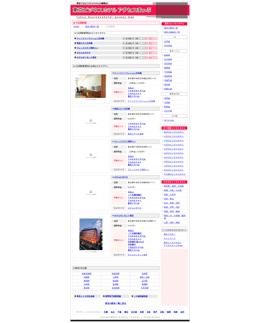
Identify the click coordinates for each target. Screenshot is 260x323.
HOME (76, 26)
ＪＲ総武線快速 (141, 296)
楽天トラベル (134, 96)
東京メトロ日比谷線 (85, 296)
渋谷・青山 (169, 199)
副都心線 (168, 89)
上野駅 (116, 277)
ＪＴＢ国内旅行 (135, 195)
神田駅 (87, 281)
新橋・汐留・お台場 (173, 190)
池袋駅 (87, 277)
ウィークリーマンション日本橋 (90, 38)
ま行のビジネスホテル (174, 157)
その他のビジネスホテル (175, 174)
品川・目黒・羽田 (172, 203)
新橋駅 (145, 284)
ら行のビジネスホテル (174, 166)
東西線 (167, 68)
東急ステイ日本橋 (84, 43)
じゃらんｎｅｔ (135, 93)
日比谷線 (168, 63)
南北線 (167, 84)
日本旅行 (132, 244)
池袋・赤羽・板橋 (172, 211)
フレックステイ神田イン (87, 48)
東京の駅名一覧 (92, 26)
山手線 (167, 41)
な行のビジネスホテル (174, 149)
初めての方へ (169, 234)
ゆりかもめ (169, 120)
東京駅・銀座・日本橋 (174, 186)
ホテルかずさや (83, 53)
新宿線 (167, 107)
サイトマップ (169, 238)
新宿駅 (116, 284)
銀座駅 (116, 281)
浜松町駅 (116, 288)
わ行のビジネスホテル (174, 170)
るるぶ (131, 88)
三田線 (167, 102)
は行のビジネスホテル (174, 153)
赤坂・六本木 (170, 194)
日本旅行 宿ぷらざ (136, 242)
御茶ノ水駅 (145, 277)
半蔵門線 (168, 80)
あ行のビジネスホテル (174, 132)
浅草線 (167, 98)
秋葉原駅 (116, 273)
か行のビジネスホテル (174, 136)
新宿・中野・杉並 (172, 207)
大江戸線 (168, 111)
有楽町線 (168, 76)
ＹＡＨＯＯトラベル (136, 91)
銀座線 (167, 55)
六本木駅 (145, 288)
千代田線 (168, 72)
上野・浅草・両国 (172, 222)
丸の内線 (168, 59)
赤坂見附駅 (86, 273)
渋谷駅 (87, 284)
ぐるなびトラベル (136, 247)
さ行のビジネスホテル (174, 140)
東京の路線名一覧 (172, 32)
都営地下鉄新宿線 (113, 296)
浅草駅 (145, 273)
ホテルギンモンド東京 (86, 57)
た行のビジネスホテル (174, 145)
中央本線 (168, 46)
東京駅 (87, 288)
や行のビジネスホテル (174, 161)
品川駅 (145, 281)
